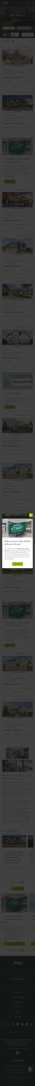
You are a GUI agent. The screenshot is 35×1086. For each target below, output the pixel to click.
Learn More (17, 564)
